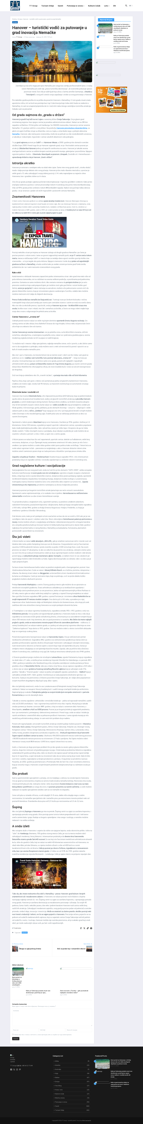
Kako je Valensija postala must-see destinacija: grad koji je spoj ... (38, 992)
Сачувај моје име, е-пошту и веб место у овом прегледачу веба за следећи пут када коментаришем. (43, 1034)
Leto (106, 6)
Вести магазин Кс (86, 1120)
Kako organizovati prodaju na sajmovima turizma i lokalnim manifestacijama (122, 48)
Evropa (20, 19)
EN (114, 6)
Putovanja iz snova (75, 6)
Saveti (60, 6)
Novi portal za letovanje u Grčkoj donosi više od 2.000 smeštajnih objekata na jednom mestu (121, 1062)
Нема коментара (30, 37)
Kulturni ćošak (94, 6)
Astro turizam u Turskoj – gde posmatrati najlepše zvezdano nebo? (74, 992)
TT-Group (19, 37)
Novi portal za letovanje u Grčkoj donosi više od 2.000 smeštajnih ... (17, 981)
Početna (14, 19)
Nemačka (24, 932)
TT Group (33, 6)
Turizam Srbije (47, 6)
